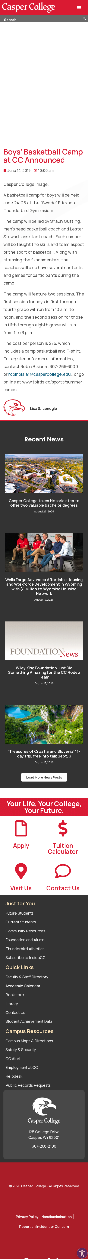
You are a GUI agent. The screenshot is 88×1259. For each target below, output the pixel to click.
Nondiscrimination (56, 1216)
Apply (21, 845)
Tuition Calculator (63, 848)
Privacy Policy (27, 1216)
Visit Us (21, 888)
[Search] (85, 19)
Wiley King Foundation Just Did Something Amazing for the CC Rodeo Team (44, 672)
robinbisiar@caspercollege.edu (39, 374)
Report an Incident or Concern (44, 1226)
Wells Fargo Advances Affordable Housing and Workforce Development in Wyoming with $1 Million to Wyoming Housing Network (44, 586)
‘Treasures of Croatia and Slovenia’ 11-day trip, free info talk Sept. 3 (44, 754)
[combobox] (41, 19)
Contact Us (62, 888)
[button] (78, 7)
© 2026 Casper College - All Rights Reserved (44, 1186)
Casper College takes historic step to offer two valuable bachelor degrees (44, 503)
